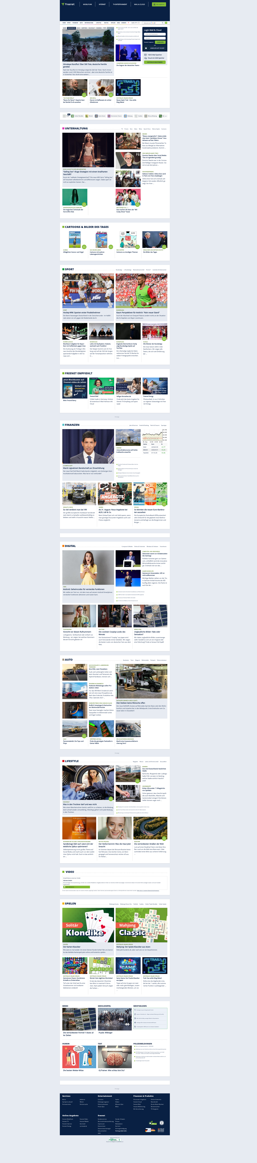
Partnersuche (84, 1104)
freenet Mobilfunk (67, 1119)
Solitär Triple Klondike (151, 904)
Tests (132, 660)
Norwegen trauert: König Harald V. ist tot (144, 1010)
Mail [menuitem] (118, 23)
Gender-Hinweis (120, 1119)
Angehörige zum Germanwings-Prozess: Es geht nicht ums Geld (129, 40)
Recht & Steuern (155, 425)
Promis (126, 128)
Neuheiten (126, 660)
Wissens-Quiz (119, 1104)
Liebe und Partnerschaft (151, 761)
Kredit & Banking (144, 425)
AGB (99, 1133)
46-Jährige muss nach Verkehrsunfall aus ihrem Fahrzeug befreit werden (151, 1049)
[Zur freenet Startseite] (68, 4)
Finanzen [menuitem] (75, 23)
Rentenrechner (155, 1106)
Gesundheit (163, 761)
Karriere (117, 1126)
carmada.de (83, 1126)
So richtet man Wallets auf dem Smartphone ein (128, 600)
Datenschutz (101, 1126)
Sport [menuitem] (69, 23)
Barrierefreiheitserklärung (106, 1121)
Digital (70, 546)
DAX (144, 447)
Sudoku (141, 904)
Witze (140, 128)
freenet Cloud (137, 1102)
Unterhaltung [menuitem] (89, 23)
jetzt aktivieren (70, 887)
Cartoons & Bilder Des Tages (87, 227)
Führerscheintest (162, 660)
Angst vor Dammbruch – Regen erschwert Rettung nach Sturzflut (150, 1014)
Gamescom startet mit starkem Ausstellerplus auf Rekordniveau (131, 591)
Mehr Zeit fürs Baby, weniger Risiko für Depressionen (147, 1018)
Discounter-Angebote (139, 1099)
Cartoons (164, 128)
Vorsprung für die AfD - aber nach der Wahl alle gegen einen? (128, 28)
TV (122, 128)
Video (135, 128)
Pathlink (135, 904)
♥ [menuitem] (128, 22)
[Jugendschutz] (114, 1139)
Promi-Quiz (101, 1106)
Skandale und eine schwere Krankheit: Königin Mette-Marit (129, 32)
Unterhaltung (76, 128)
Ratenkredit (154, 1102)
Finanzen (72, 425)
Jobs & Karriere (133, 425)
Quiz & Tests (147, 128)
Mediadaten (118, 1124)
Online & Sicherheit (139, 546)
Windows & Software (152, 546)
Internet (102, 4)
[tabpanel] (88, 50)
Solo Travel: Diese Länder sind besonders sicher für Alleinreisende (132, 810)
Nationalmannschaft (138, 269)
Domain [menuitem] (123, 23)
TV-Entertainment (120, 4)
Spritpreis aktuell (67, 1102)
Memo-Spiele (156, 128)
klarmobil (82, 1124)
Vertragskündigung (121, 1128)
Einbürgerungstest (103, 1102)
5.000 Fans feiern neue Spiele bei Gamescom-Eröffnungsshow (131, 594)
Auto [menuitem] (81, 23)
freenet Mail (137, 1104)
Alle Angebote (160, 4)
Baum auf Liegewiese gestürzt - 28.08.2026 (144, 1046)
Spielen (70, 903)
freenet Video (84, 1119)
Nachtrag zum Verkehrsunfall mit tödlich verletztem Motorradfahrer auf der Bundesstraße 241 (151, 1057)
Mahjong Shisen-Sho (126, 904)
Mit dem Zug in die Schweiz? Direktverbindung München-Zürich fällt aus (133, 812)
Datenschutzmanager (104, 1128)
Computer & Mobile (127, 546)
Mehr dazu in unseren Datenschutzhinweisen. (148, 890)
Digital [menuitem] (106, 23)
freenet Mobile (84, 1121)
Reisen (141, 761)
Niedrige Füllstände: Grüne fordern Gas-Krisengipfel (129, 473)
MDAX (145, 450)
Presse (117, 1121)
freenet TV (65, 1121)
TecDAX (145, 453)
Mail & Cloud (139, 4)
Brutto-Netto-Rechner (157, 1104)
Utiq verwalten (102, 1131)
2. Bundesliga (127, 269)
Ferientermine (66, 1104)
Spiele (117, 1099)
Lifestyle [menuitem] (98, 23)
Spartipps (164, 425)
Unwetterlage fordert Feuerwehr (143, 1060)
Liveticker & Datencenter (160, 269)
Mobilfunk (87, 4)
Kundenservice (102, 1119)
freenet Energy (66, 1126)
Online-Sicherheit (156, 1099)
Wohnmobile (145, 660)
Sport (69, 269)
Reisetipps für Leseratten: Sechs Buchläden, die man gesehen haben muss (133, 807)
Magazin (137, 660)
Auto (69, 659)
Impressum (101, 1124)
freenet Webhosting (139, 1106)
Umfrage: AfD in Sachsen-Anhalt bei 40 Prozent (146, 1022)
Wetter (82, 1102)
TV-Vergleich (154, 1109)
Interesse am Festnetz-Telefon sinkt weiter (126, 597)
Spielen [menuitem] (113, 23)
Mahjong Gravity (114, 904)
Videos (117, 1102)
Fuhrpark (152, 660)
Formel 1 (148, 269)
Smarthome (163, 546)
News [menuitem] (64, 23)
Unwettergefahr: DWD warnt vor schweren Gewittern (147, 1026)
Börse (64, 1099)
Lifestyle (72, 761)
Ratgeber (135, 761)
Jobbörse (82, 1099)
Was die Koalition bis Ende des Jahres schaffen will (128, 36)
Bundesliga (119, 269)
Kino (131, 128)
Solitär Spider (163, 904)
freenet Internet (67, 1124)
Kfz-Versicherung (138, 1109)
